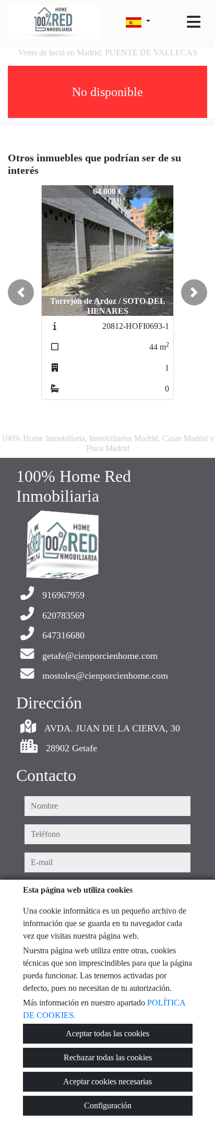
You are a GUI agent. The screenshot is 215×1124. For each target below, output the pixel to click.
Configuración (108, 1105)
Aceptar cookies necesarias (107, 1081)
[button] (21, 292)
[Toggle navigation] (194, 22)
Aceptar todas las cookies (107, 1033)
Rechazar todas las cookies (108, 1057)
